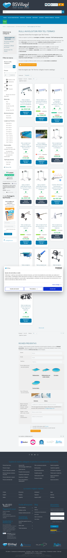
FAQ (33, 551)
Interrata (8, 164)
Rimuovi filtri (8, 167)
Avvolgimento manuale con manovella (9, 148)
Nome (21, 352)
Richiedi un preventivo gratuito (29, 64)
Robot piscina (22, 469)
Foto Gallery (36, 519)
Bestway (52, 497)
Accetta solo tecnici (14, 288)
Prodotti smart (8, 89)
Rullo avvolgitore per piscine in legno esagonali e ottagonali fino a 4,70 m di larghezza (25, 146)
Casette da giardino (54, 468)
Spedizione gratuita (9, 82)
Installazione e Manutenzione (40, 512)
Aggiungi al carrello (26, 113)
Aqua (51, 492)
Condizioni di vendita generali (18, 551)
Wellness (36, 509)
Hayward (36, 494)
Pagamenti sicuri (9, 509)
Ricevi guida (8, 234)
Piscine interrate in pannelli (9, 470)
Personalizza (33, 288)
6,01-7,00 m (9, 129)
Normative (36, 514)
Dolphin (4, 494)
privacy (5, 230)
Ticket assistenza (23, 528)
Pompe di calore (38, 478)
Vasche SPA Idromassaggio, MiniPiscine (25, 466)
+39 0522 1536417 (7, 505)
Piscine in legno (6, 468)
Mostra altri (41, 328)
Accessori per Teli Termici (8, 50)
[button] (54, 4)
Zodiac (4, 492)
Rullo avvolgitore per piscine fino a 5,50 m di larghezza (25, 226)
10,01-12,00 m (9, 136)
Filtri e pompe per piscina (40, 465)
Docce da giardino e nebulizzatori (23, 480)
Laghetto (21, 497)
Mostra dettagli (55, 284)
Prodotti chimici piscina (24, 472)
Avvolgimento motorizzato (8, 155)
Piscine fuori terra (7, 465)
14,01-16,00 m (9, 140)
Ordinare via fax (22, 510)
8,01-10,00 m (9, 133)
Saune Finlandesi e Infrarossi (54, 476)
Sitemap (59, 551)
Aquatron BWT (37, 497)
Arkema (52, 494)
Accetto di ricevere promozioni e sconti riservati (43, 428)
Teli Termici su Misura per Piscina (9, 46)
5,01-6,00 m (9, 127)
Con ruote (8, 115)
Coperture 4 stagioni (23, 477)
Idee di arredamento (38, 516)
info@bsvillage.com (50, 408)
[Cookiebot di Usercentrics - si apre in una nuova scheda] (56, 268)
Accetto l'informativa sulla (40, 426)
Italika (4, 497)
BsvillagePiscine (9, 240)
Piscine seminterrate (7, 479)
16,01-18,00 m (9, 142)
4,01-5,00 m (9, 125)
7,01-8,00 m (9, 131)
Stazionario (8, 117)
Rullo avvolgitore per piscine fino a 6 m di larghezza (57, 226)
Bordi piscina (37, 468)
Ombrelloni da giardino (55, 470)
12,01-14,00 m (9, 138)
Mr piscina (21, 492)
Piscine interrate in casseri (9, 477)
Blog (36, 505)
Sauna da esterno (54, 479)
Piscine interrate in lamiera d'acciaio (9, 473)
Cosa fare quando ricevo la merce (25, 522)
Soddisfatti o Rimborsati (8, 522)
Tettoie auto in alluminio (55, 473)
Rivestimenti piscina (39, 470)
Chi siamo (8, 551)
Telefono (22, 361)
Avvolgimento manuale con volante (9, 152)
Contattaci (28, 551)
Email (21, 357)
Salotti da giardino (54, 465)
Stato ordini (21, 525)
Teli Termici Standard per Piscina (9, 42)
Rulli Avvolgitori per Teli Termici (10, 38)
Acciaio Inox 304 (10, 106)
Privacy (46, 426)
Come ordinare (22, 507)
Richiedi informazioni (57, 160)
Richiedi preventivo (35, 430)
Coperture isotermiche (24, 474)
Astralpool (36, 492)
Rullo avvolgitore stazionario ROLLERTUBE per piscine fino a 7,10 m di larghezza (57, 103)
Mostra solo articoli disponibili (9, 95)
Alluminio (8, 104)
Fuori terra (8, 162)
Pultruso (8, 108)
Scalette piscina (38, 473)
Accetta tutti (52, 288)
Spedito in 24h (11, 79)
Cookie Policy (43, 551)
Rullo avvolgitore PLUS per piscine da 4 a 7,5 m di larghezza (41, 226)
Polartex (21, 494)
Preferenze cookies (51, 551)
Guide (35, 507)
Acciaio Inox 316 (10, 110)
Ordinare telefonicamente (24, 512)
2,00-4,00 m (9, 123)
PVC (7, 101)
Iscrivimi (54, 526)
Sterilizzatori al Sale (39, 475)
